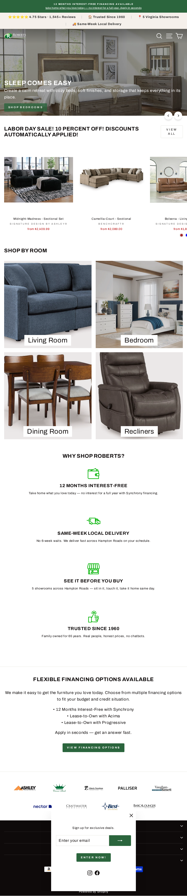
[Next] (178, 116)
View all (171, 131)
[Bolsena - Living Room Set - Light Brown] (181, 235)
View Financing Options (93, 747)
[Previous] (168, 116)
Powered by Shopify (93, 891)
